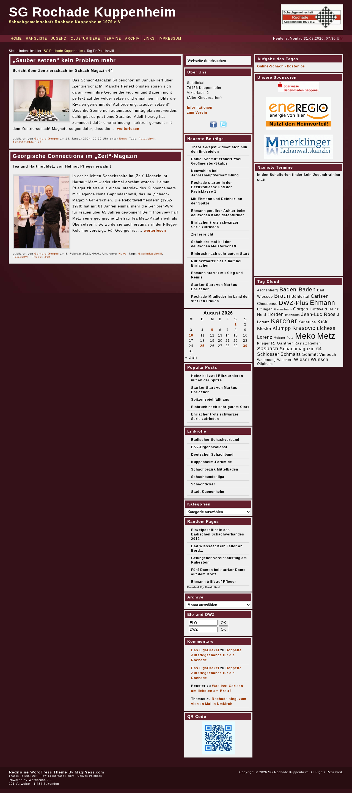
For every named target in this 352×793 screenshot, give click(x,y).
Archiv (132, 38)
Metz (326, 335)
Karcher (284, 321)
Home (16, 38)
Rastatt (301, 343)
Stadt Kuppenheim (207, 492)
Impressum (170, 38)
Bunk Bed (212, 587)
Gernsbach (283, 309)
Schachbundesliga (207, 477)
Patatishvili (147, 138)
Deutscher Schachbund (212, 454)
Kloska (264, 328)
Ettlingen (265, 309)
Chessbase (267, 304)
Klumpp (282, 328)
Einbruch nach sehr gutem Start (220, 254)
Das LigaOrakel (205, 650)
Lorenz (264, 337)
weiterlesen (128, 129)
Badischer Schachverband (215, 440)
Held (261, 314)
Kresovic (303, 328)
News (123, 138)
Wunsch (319, 359)
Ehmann (322, 302)
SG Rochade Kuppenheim (92, 12)
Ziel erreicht (202, 234)
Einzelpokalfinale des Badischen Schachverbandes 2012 (217, 534)
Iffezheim (292, 314)
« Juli (191, 357)
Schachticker (203, 484)
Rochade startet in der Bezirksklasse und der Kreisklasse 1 (211, 187)
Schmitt (310, 354)
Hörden (276, 314)
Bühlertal (300, 296)
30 (245, 346)
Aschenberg (267, 290)
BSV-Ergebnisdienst (209, 447)
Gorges (300, 309)
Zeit (47, 256)
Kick (322, 321)
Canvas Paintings (90, 776)
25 (202, 346)
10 (191, 335)
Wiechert (285, 360)
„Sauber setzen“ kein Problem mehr (64, 60)
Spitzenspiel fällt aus (210, 399)
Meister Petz (284, 337)
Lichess (326, 328)
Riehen (314, 343)
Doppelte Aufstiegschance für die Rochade (216, 655)
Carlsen (320, 296)
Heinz (334, 309)
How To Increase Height (58, 776)
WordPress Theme (48, 772)
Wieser (301, 359)
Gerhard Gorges (46, 138)
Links (149, 38)
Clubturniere (85, 38)
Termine (112, 38)
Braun (282, 296)
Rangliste (36, 38)
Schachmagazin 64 (27, 141)
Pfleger (37, 256)
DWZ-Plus (294, 302)
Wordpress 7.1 (40, 779)
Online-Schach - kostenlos (281, 66)
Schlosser (268, 354)
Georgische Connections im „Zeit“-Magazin (75, 156)
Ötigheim (265, 363)
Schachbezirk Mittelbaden (214, 469)
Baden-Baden (297, 289)
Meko (305, 335)
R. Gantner (282, 343)
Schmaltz (290, 354)
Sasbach (267, 348)
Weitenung (266, 360)
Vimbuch (327, 354)
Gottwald (318, 309)
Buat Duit (31, 776)
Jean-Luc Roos (318, 314)
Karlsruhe (307, 322)
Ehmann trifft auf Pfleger (213, 582)
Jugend (59, 38)
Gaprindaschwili (150, 253)
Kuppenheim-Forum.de (211, 462)
